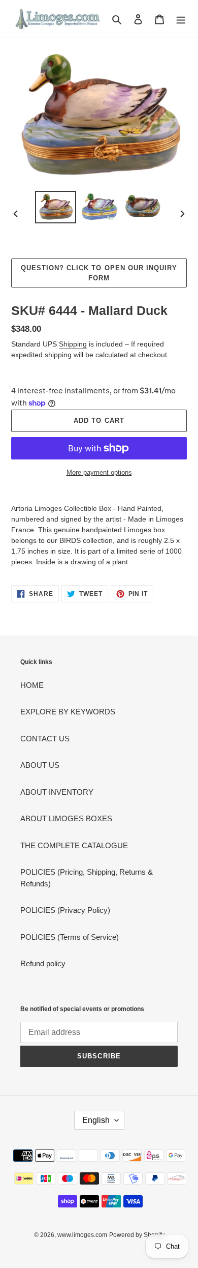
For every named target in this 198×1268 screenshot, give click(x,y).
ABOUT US (39, 765)
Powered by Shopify (136, 1234)
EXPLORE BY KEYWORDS (67, 711)
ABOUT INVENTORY (56, 792)
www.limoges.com (82, 1234)
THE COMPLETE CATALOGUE (74, 845)
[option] (56, 206)
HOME (32, 685)
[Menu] (180, 19)
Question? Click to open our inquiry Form (99, 273)
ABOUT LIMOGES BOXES (66, 818)
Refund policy (42, 963)
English (96, 1120)
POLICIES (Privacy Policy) (65, 910)
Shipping (73, 344)
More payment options (99, 472)
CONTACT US (45, 738)
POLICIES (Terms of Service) (69, 937)
